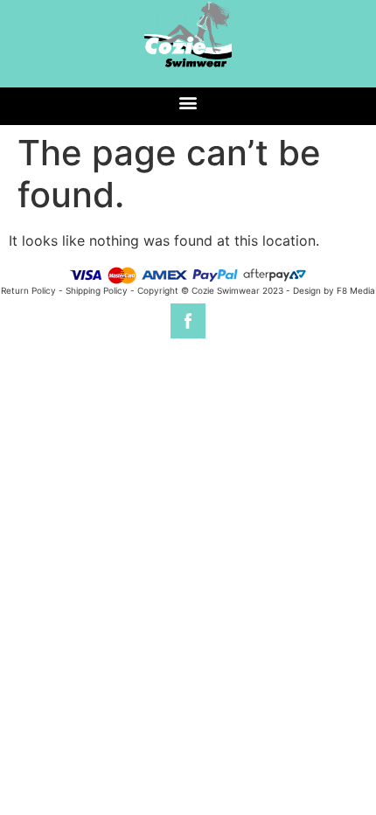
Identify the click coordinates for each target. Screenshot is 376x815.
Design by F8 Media (334, 290)
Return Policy (28, 290)
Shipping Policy (97, 290)
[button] (188, 101)
